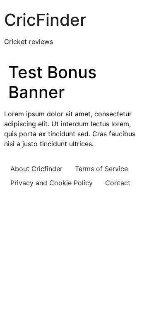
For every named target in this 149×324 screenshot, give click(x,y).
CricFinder (45, 20)
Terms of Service (101, 168)
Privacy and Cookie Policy (51, 183)
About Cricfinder (36, 168)
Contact (117, 183)
